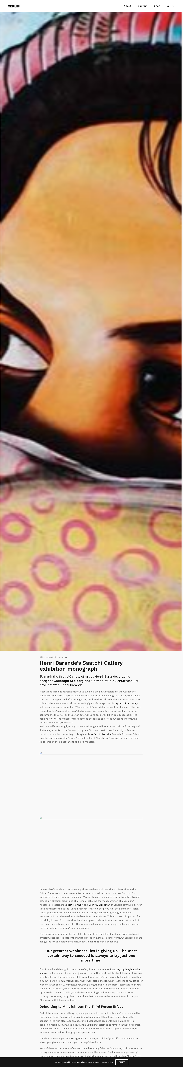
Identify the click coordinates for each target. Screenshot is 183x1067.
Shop (157, 6)
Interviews (62, 657)
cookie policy (107, 1062)
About (127, 6)
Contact (142, 6)
